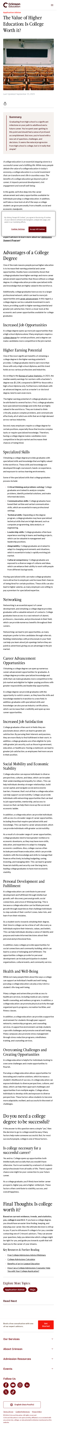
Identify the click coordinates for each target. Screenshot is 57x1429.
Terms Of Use (8, 1412)
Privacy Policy (37, 1412)
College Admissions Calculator (21, 1259)
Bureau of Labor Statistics (30, 375)
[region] (28, 223)
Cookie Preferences (23, 1412)
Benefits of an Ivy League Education (23, 1263)
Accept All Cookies (37, 229)
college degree (10, 337)
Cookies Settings (18, 229)
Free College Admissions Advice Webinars (26, 1255)
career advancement (29, 298)
